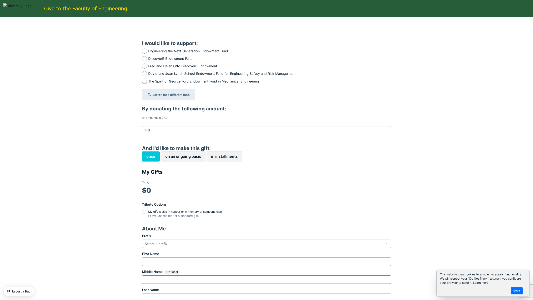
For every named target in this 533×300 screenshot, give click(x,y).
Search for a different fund (171, 94)
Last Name (150, 290)
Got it (516, 290)
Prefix (146, 236)
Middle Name (152, 272)
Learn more (480, 282)
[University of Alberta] (22, 8)
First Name (150, 254)
